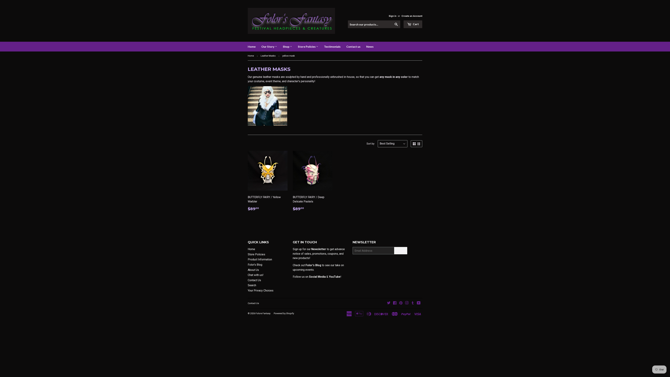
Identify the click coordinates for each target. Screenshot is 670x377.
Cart (415, 24)
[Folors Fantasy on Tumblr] (412, 303)
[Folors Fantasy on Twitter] (388, 303)
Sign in (392, 15)
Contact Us (254, 280)
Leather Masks (268, 55)
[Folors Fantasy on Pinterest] (401, 303)
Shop (286, 46)
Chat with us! (255, 275)
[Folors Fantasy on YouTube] (418, 303)
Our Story (268, 46)
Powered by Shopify (284, 313)
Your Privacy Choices (260, 290)
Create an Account (411, 15)
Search (252, 285)
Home (252, 46)
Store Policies (307, 46)
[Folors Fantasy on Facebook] (395, 303)
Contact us (353, 46)
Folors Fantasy (263, 313)
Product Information (260, 259)
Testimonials (332, 46)
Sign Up (400, 250)
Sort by (370, 143)
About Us (253, 270)
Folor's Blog (255, 264)
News (370, 46)
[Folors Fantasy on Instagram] (407, 303)
